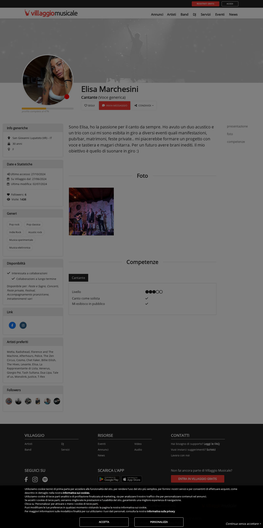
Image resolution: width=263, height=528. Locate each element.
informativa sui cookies (76, 493)
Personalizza (159, 522)
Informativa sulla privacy (161, 511)
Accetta (104, 522)
